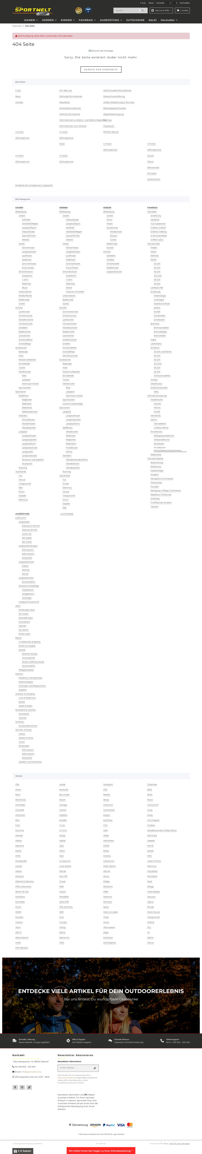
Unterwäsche (25, 291)
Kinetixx (107, 856)
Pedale (154, 247)
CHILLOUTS (152, 805)
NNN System (28, 554)
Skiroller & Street (23, 730)
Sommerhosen (29, 263)
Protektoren (72, 447)
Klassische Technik (31, 526)
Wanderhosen (28, 423)
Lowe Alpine (65, 866)
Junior (22, 742)
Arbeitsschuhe (69, 339)
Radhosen (26, 259)
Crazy (150, 810)
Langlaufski (27, 451)
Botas (106, 799)
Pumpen (155, 486)
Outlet (22, 303)
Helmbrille (156, 415)
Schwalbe (20, 901)
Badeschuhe (25, 331)
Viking (62, 927)
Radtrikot (26, 283)
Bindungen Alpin (27, 610)
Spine (106, 907)
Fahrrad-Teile (153, 243)
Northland (152, 876)
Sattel (153, 251)
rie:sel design (153, 891)
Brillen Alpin (25, 634)
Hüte (21, 355)
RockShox (20, 896)
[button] (169, 3)
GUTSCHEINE (66, 514)
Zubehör (23, 690)
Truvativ (63, 922)
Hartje (62, 835)
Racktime (108, 886)
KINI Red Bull (21, 947)
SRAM (18, 912)
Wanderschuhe (26, 319)
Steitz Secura (153, 912)
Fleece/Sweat (28, 231)
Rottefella (64, 896)
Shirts (109, 219)
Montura (19, 876)
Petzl (149, 881)
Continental (109, 810)
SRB (61, 912)
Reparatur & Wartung (161, 494)
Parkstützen (156, 482)
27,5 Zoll (158, 275)
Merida (62, 871)
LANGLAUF (20, 518)
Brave (150, 799)
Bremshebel (160, 335)
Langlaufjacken (29, 439)
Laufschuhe (24, 311)
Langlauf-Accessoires (29, 602)
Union (106, 922)
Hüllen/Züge (160, 295)
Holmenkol (108, 840)
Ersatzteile (27, 558)
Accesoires (27, 463)
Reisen (22, 702)
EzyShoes (107, 820)
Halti (105, 830)
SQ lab (150, 907)
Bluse (24, 287)
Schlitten (19, 722)
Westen (25, 239)
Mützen (113, 235)
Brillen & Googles (27, 646)
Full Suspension (158, 223)
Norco (106, 876)
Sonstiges (26, 598)
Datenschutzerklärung (67, 1078)
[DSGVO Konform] (88, 10)
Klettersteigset (26, 682)
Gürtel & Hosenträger (73, 403)
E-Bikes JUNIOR (158, 227)
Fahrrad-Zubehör (155, 458)
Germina (19, 830)
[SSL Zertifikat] (79, 10)
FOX (105, 825)
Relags (150, 886)
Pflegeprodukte (26, 670)
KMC (149, 856)
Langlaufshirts (29, 443)
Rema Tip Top (21, 891)
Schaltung (156, 291)
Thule (106, 917)
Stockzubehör (28, 582)
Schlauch (155, 347)
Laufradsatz (156, 343)
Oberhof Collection (24, 881)
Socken (110, 247)
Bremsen (155, 323)
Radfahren (24, 395)
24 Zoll (157, 267)
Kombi (25, 574)
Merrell (106, 871)
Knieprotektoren (162, 439)
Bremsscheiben (161, 327)
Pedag (106, 881)
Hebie (106, 835)
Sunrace (19, 917)
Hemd (69, 287)
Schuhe (19, 307)
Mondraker (152, 871)
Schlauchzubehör (162, 375)
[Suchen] (143, 10)
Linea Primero (154, 861)
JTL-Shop (164, 1144)
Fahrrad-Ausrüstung (157, 395)
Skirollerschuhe (70, 355)
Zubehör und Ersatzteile (30, 762)
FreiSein (151, 825)
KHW (17, 856)
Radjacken (27, 399)
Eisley (150, 815)
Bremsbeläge (160, 331)
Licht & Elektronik (27, 698)
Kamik (150, 845)
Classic (25, 566)
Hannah (19, 835)
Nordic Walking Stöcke (33, 662)
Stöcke (22, 650)
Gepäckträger (157, 470)
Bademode (24, 299)
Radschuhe (156, 454)
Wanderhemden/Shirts (77, 459)
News (151, 3)
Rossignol (108, 784)
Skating (25, 570)
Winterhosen (28, 247)
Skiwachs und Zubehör (33, 459)
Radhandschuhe (29, 411)
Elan (17, 820)
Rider (105, 891)
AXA (105, 789)
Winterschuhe (25, 315)
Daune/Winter (29, 235)
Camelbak (20, 805)
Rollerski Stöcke (29, 654)
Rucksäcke (24, 714)
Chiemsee (152, 784)
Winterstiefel (113, 263)
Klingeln (155, 474)
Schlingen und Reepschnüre (32, 686)
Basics (18, 638)
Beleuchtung (157, 462)
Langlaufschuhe (29, 447)
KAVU (62, 850)
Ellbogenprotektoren (164, 435)
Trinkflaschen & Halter (161, 502)
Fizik (17, 825)
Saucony (151, 896)
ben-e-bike (64, 794)
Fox (20, 475)
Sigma (150, 901)
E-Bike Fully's (157, 239)
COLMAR (19, 810)
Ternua (22, 479)
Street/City (156, 215)
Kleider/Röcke (25, 295)
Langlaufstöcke (29, 455)
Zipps (106, 932)
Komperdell (21, 861)
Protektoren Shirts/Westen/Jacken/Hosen (168, 449)
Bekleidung (20, 211)
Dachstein (20, 815)
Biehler (106, 794)
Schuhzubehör (26, 339)
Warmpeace (109, 927)
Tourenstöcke (28, 658)
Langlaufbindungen (28, 546)
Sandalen (23, 327)
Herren (157, 407)
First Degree (153, 820)
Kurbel (157, 311)
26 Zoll (157, 271)
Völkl (61, 942)
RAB (61, 886)
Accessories (21, 347)
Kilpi (61, 856)
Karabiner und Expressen (30, 678)
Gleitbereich (28, 590)
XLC (149, 927)
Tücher (22, 367)
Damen (157, 403)
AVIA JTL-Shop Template (179, 1144)
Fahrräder (152, 211)
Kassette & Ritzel (162, 303)
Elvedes (63, 820)
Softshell (26, 219)
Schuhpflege (25, 343)
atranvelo (63, 789)
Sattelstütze (156, 383)
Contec (62, 810)
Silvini (21, 491)
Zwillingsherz (109, 942)
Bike (24, 375)
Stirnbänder (24, 363)
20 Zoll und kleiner (163, 351)
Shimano (107, 901)
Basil (149, 789)
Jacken (22, 215)
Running (23, 467)
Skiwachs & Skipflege (29, 586)
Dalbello (63, 815)
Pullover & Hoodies (75, 291)
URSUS (150, 922)
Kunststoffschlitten (28, 726)
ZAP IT (18, 932)
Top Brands (20, 471)
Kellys (106, 850)
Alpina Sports (21, 937)
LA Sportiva (64, 861)
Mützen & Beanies (27, 359)
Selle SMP (64, 901)
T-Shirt (25, 279)
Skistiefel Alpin (26, 618)
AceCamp (108, 937)
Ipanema (19, 845)
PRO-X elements (23, 886)
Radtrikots (27, 407)
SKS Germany (66, 907)
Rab (20, 487)
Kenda (150, 850)
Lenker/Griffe (157, 287)
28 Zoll (157, 279)
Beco (17, 794)
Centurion (108, 805)
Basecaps (23, 351)
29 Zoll (157, 283)
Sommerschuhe (70, 311)
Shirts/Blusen (28, 419)
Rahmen (155, 255)
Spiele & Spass (25, 706)
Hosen (22, 243)
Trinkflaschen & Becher (30, 642)
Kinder (157, 411)
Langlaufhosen (29, 251)
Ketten (157, 307)
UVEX (18, 942)
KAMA (106, 845)
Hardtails (155, 219)
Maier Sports (109, 866)
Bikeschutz (156, 466)
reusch (62, 891)
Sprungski (27, 538)
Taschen (154, 506)
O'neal (66, 483)
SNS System (28, 550)
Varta (17, 927)
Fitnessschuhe (25, 323)
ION (17, 784)
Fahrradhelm (160, 423)
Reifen (154, 259)
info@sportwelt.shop (31, 1072)
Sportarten (20, 391)
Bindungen (24, 746)
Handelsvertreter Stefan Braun (162, 830)
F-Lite (62, 825)
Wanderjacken (29, 427)
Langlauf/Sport (29, 227)
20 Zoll (157, 263)
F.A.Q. (143, 3)
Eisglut (106, 815)
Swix (61, 917)
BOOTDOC (20, 799)
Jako (61, 845)
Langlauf (26, 379)
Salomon (107, 896)
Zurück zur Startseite (101, 69)
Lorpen (18, 866)
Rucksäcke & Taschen (25, 710)
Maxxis (18, 871)
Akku (156, 391)
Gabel (153, 339)
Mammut (23, 499)
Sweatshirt (27, 275)
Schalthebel (159, 315)
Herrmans (152, 835)
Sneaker (66, 343)
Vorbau (154, 379)
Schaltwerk (159, 319)
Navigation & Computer (162, 478)
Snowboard (24, 622)
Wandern (23, 415)
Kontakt (160, 3)
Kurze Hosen (28, 267)
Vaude (62, 784)
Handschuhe (25, 371)
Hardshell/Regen (30, 223)
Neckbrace (159, 443)
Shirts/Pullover (26, 271)
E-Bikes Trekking (159, 231)
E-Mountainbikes (159, 235)
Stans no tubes (110, 912)
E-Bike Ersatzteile (159, 387)
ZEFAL (62, 932)
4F (148, 932)
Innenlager (159, 299)
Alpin (17, 606)
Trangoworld (25, 483)
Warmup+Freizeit (30, 383)
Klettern (19, 674)
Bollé (149, 794)
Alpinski (22, 626)
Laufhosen (27, 255)
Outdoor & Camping (25, 694)
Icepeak (22, 495)
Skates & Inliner (26, 738)
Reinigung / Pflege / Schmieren (166, 490)
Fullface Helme (161, 427)
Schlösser (155, 498)
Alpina (150, 937)
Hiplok (62, 840)
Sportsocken (25, 387)
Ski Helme (23, 630)
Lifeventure (108, 861)
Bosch (62, 799)
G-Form (63, 830)
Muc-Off (63, 876)
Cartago (63, 805)
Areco (18, 789)
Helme (69, 451)
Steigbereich (28, 594)
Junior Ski (26, 534)
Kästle (18, 850)
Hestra (18, 840)
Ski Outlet (27, 542)
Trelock (18, 922)
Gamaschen (24, 335)
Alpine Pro (64, 937)
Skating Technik (29, 530)
